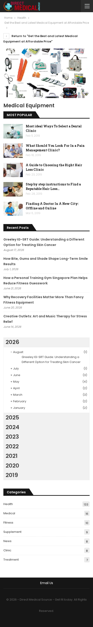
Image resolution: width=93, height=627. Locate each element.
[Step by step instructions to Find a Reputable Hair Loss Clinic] (13, 189)
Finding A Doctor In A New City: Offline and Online (52, 205)
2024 (12, 427)
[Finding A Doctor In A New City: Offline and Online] (13, 208)
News (7, 541)
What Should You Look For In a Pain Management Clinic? (55, 147)
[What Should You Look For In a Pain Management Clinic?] (13, 150)
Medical (9, 513)
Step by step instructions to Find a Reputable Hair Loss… (53, 186)
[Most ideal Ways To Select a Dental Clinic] (13, 131)
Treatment (11, 559)
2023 (12, 437)
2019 (12, 475)
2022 (12, 446)
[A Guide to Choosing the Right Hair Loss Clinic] (13, 170)
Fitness (8, 522)
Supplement (12, 532)
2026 (12, 342)
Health (8, 504)
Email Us (46, 583)
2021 (12, 456)
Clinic (7, 550)
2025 (12, 417)
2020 (12, 466)
